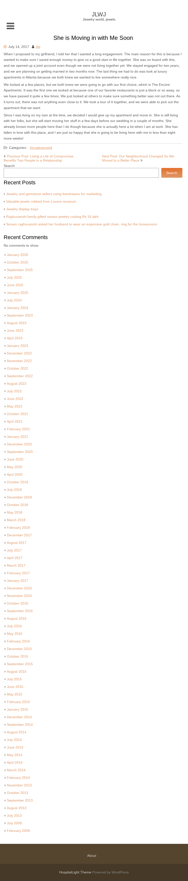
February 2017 (18, 573)
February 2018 (18, 528)
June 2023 (15, 331)
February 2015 (18, 702)
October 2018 (17, 505)
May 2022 (14, 406)
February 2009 (18, 831)
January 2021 (17, 437)
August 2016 (16, 619)
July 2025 (14, 277)
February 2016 (18, 641)
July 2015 (14, 679)
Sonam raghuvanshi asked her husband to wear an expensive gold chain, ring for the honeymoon (81, 224)
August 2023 (16, 323)
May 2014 (14, 755)
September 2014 (20, 725)
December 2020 (19, 444)
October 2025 (17, 262)
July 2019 (14, 490)
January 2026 (17, 255)
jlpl (38, 47)
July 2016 (14, 626)
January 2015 (17, 709)
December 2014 (19, 717)
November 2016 (19, 596)
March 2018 (16, 520)
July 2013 (14, 816)
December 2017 (19, 535)
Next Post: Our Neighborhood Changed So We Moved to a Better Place (138, 158)
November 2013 (19, 785)
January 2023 (17, 346)
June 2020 (15, 459)
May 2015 (14, 694)
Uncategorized (41, 148)
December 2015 (19, 649)
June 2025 (15, 285)
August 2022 (16, 384)
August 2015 (16, 672)
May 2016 (14, 634)
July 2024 (14, 300)
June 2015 (15, 687)
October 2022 (17, 368)
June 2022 (15, 399)
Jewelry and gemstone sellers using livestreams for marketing (54, 194)
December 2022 (19, 353)
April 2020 (15, 475)
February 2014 (18, 778)
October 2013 (17, 793)
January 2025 (17, 293)
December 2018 (19, 497)
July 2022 (14, 391)
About (91, 856)
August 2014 (16, 732)
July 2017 (14, 550)
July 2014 (14, 740)
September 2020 (20, 452)
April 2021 (15, 421)
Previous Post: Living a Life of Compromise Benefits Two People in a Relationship (38, 158)
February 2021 (18, 429)
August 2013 (16, 808)
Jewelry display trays (22, 209)
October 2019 (17, 482)
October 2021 (17, 414)
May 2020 (14, 467)
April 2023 (15, 338)
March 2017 (16, 565)
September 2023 (20, 315)
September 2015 (20, 664)
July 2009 (14, 823)
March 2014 (16, 770)
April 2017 (15, 558)
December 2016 (19, 588)
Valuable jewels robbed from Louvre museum (41, 201)
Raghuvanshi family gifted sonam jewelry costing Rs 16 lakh (52, 217)
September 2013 (20, 800)
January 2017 (17, 581)
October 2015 (17, 656)
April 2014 (15, 762)
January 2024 (17, 308)
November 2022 (19, 361)
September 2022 (20, 376)
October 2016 (17, 603)
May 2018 (14, 512)
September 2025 (20, 270)
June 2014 (15, 747)
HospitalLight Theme (75, 872)
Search (9, 166)
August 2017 (16, 543)
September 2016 (20, 611)
